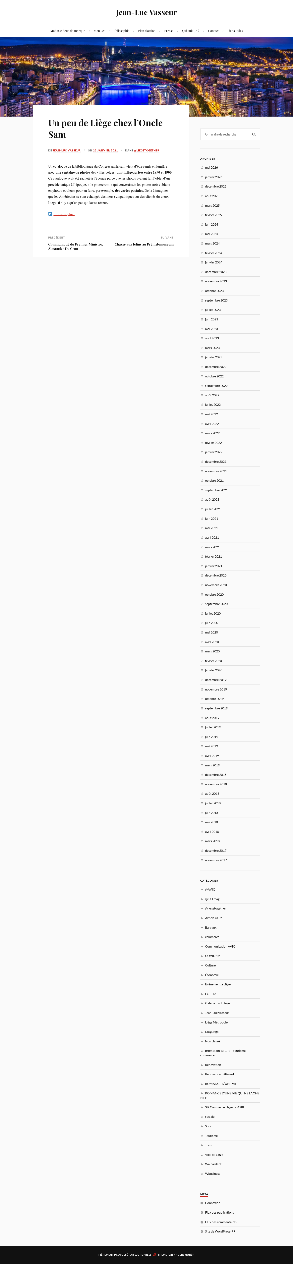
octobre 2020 (214, 594)
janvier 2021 (213, 566)
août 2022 (212, 395)
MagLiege (211, 1031)
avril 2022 (212, 423)
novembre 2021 (216, 471)
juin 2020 (211, 623)
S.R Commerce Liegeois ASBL (225, 1107)
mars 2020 (212, 651)
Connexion (212, 1203)
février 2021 (213, 556)
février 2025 (213, 215)
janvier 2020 (213, 670)
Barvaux (210, 927)
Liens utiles (235, 30)
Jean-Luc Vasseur (146, 12)
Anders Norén (184, 1254)
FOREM (210, 994)
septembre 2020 (216, 604)
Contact (213, 30)
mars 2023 (212, 348)
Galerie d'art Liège (217, 1003)
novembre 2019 (216, 689)
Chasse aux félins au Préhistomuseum (144, 244)
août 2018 (212, 793)
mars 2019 (212, 765)
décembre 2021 (215, 461)
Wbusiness (212, 1173)
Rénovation (213, 1065)
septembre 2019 (216, 708)
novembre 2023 (216, 281)
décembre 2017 (215, 850)
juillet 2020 (213, 613)
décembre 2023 (215, 272)
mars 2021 (212, 547)
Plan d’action (146, 30)
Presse (168, 30)
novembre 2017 (216, 860)
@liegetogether (146, 150)
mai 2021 (211, 528)
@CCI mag (212, 899)
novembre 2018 (216, 784)
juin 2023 (211, 319)
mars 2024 (212, 243)
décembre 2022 (215, 366)
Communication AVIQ (220, 946)
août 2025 (212, 196)
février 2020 (213, 661)
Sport (209, 1126)
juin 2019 (211, 737)
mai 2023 (211, 329)
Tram (208, 1145)
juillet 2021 (213, 509)
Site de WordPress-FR (220, 1231)
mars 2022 (212, 433)
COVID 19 (212, 956)
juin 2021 (211, 518)
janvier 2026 (213, 177)
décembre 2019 (215, 680)
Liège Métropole (216, 1022)
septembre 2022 (216, 385)
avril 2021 (212, 537)
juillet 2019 (213, 727)
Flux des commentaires (221, 1222)
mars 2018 (212, 841)
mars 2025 (212, 205)
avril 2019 (212, 755)
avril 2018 (212, 831)
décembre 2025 (215, 186)
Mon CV (99, 30)
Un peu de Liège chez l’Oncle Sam (105, 128)
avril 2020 (212, 642)
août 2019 (212, 718)
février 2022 (213, 442)
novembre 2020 (216, 585)
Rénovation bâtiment (219, 1074)
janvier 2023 (213, 357)
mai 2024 (211, 234)
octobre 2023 (214, 291)
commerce (212, 937)
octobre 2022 (214, 376)
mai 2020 (211, 632)
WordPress (143, 1254)
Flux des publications (219, 1212)
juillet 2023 (213, 309)
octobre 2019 (214, 698)
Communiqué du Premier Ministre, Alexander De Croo (75, 246)
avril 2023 (212, 338)
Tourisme (211, 1135)
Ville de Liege (214, 1154)
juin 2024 (211, 224)
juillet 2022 (213, 404)
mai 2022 (211, 414)
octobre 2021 (214, 480)
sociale (209, 1116)
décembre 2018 (215, 774)
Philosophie (121, 30)
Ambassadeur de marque (67, 30)
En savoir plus (64, 213)
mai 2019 (211, 746)
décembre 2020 (215, 575)
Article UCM (213, 918)
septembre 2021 (216, 490)
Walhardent (213, 1164)
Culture (210, 965)
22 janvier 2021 (105, 150)
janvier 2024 (213, 262)
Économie (212, 975)
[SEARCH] (254, 134)
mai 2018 (211, 822)
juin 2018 (211, 812)
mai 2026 (211, 167)
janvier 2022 (213, 452)
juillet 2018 (213, 803)
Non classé (212, 1041)
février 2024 (213, 253)
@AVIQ (210, 889)
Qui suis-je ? (190, 30)
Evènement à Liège (218, 984)
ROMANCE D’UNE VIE (221, 1083)
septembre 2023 (216, 300)
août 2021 (212, 499)
